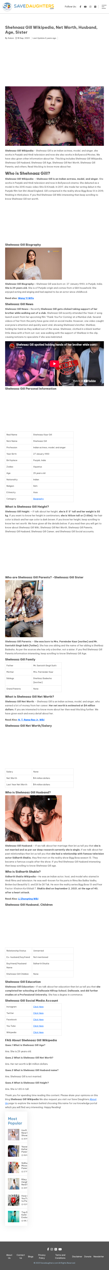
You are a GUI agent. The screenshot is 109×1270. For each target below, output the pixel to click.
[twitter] (95, 6)
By (9, 38)
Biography (38, 498)
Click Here (38, 1006)
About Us (9, 1256)
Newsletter (99, 1256)
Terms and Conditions (60, 1256)
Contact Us (21, 1256)
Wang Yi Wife (26, 298)
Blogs (30, 1256)
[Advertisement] (54, 64)
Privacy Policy (42, 1256)
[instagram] (90, 6)
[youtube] (85, 6)
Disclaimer (77, 1256)
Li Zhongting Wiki (28, 898)
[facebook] (80, 6)
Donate (87, 1256)
